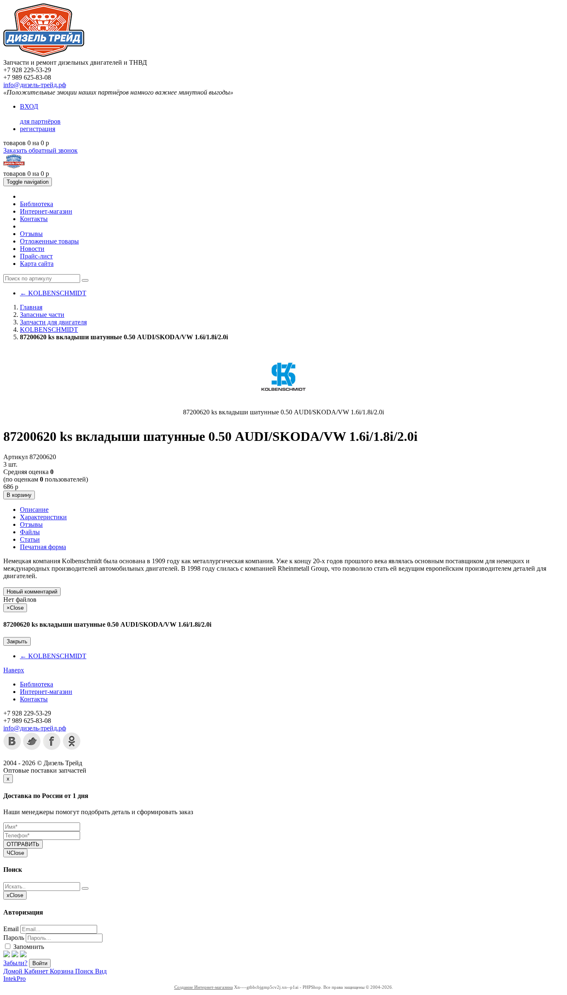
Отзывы (31, 233)
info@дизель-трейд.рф (34, 84)
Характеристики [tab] (43, 517)
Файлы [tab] (30, 531)
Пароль (13, 937)
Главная (31, 307)
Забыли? (15, 962)
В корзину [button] (19, 495)
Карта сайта (37, 263)
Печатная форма (43, 546)
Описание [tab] (34, 509)
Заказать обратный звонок (40, 150)
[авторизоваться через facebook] (6, 955)
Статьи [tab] (30, 539)
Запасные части (42, 314)
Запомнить (28, 946)
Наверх (13, 670)
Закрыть (17, 641)
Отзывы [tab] (31, 524)
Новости (32, 248)
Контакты (34, 218)
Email (11, 928)
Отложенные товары (49, 241)
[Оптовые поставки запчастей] (43, 54)
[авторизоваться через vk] (23, 955)
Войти (39, 963)
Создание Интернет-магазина (203, 987)
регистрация (37, 128)
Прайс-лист (36, 256)
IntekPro (14, 978)
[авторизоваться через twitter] (15, 955)
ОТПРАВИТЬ (23, 844)
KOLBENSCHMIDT (53, 293)
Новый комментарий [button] (32, 592)
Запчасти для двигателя (53, 322)
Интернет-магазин (46, 211)
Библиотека (36, 203)
